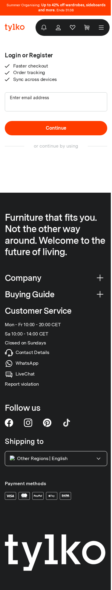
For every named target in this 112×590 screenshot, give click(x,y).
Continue (56, 128)
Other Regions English (42, 458)
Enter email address (29, 97)
